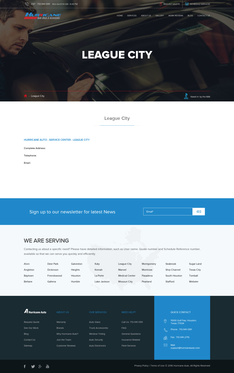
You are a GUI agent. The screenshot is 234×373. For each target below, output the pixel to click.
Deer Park (52, 263)
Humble (75, 281)
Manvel (122, 269)
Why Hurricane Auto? (67, 334)
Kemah (99, 269)
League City (125, 263)
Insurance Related (131, 339)
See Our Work (31, 328)
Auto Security (96, 339)
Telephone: (30, 155)
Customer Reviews (66, 345)
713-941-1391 (43, 4)
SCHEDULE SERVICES (200, 4)
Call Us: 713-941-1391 (132, 322)
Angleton (29, 269)
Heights (75, 269)
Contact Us (203, 15)
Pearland (147, 281)
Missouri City (125, 281)
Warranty (61, 322)
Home (120, 15)
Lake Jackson (102, 281)
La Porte (99, 275)
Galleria (51, 281)
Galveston (76, 263)
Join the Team (64, 339)
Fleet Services (129, 345)
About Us (146, 15)
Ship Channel (173, 269)
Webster (193, 281)
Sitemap (28, 345)
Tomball (193, 275)
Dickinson (52, 269)
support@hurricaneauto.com (185, 348)
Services (132, 15)
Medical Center (126, 275)
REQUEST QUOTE (171, 4)
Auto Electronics (97, 345)
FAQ (124, 328)
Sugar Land (195, 263)
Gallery (160, 15)
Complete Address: (35, 148)
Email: (27, 163)
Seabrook (171, 263)
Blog (190, 15)
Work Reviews (175, 15)
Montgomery (149, 263)
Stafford (170, 281)
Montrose (147, 269)
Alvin (27, 263)
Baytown (29, 275)
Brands (60, 328)
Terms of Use (157, 365)
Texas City (195, 269)
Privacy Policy (141, 365)
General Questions (131, 334)
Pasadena (147, 275)
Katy (97, 263)
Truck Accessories (98, 328)
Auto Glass (94, 322)
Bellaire (28, 281)
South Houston (174, 275)
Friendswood (54, 275)
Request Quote (31, 322)
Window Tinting (97, 334)
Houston (76, 275)
